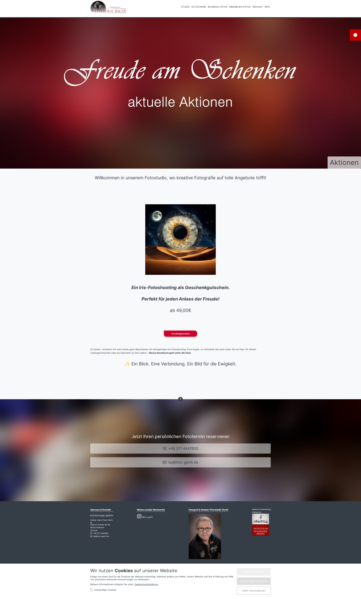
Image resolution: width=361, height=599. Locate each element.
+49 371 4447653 (183, 448)
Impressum (256, 512)
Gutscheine (198, 6)
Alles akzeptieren (254, 571)
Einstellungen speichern (254, 581)
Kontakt (258, 6)
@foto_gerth (147, 517)
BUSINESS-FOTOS (217, 6)
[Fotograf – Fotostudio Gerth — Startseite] (108, 9)
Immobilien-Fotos (240, 6)
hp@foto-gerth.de (183, 462)
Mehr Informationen (253, 590)
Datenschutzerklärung (261, 509)
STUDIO (185, 6)
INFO (267, 6)
